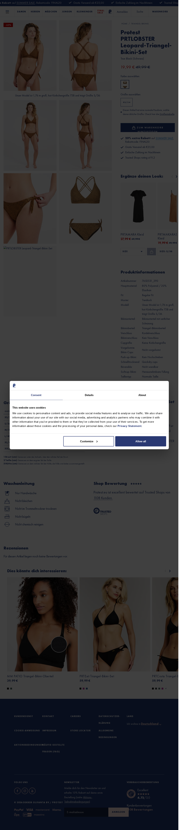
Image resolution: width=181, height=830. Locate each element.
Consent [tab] (36, 395)
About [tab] (142, 395)
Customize (86, 441)
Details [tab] (89, 395)
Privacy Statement (130, 425)
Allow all (140, 441)
